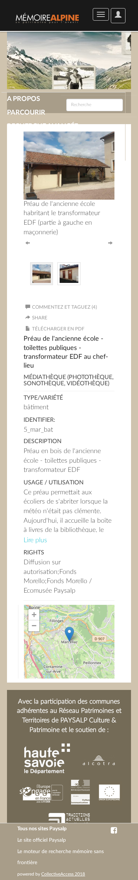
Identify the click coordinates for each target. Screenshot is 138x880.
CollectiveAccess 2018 (63, 874)
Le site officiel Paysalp (41, 840)
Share (39, 318)
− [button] (34, 625)
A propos (23, 99)
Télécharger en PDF (58, 329)
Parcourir (26, 112)
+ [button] (34, 614)
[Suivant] (110, 242)
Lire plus (35, 540)
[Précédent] (28, 242)
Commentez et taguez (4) (64, 307)
